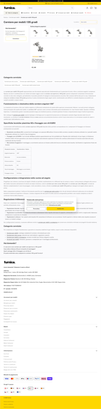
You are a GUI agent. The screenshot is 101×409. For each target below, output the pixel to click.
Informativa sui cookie (55, 205)
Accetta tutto (60, 208)
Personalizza (36, 208)
